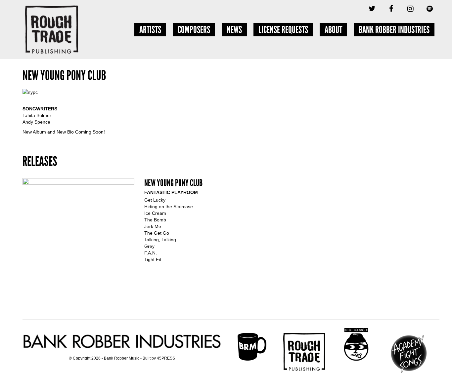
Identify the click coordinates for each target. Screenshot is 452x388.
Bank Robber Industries (394, 29)
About (333, 29)
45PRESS (166, 358)
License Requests (283, 29)
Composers (194, 29)
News (234, 29)
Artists (150, 29)
